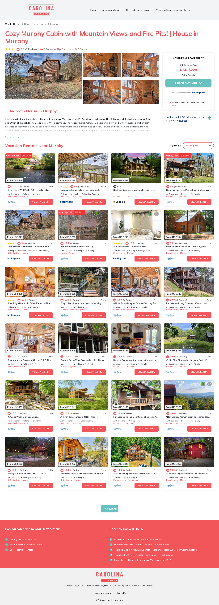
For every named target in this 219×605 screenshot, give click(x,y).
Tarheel (72, 253)
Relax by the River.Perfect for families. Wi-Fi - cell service (143, 554)
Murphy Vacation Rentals (23, 539)
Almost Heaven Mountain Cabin (129, 246)
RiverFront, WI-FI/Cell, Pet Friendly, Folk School (138, 539)
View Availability (40, 202)
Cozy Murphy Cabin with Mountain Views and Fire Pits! (142, 560)
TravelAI (121, 593)
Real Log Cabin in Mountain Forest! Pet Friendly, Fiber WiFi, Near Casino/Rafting (155, 549)
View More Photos (18, 95)
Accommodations (111, 10)
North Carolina (39, 24)
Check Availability (188, 83)
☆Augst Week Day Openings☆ (23, 417)
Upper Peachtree (75, 366)
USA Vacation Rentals (21, 549)
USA (26, 24)
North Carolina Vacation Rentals (27, 544)
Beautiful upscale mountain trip (76, 246)
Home (93, 10)
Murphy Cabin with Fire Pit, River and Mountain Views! (142, 544)
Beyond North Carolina (138, 10)
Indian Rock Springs (130, 196)
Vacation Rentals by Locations (173, 10)
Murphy (54, 24)
